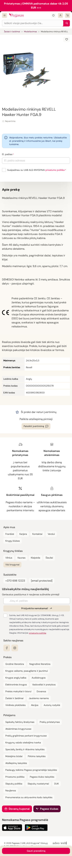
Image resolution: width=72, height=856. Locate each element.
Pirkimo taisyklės (37, 756)
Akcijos (34, 705)
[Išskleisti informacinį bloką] (53, 15)
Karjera (23, 533)
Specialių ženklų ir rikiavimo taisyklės (25, 749)
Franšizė (9, 533)
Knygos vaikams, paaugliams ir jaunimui (26, 670)
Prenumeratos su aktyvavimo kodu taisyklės (28, 797)
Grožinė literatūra (14, 663)
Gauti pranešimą (36, 850)
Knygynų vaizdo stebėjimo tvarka (23, 742)
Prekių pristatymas (50, 721)
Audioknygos (39, 677)
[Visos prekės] (4, 15)
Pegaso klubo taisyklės (42, 776)
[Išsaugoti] (66, 39)
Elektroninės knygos (16, 684)
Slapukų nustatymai (38, 783)
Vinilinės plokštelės (15, 705)
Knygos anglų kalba (15, 677)
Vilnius (8, 557)
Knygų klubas (12, 540)
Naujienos (10, 790)
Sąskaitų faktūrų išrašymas (19, 721)
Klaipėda (35, 557)
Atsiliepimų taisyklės (16, 763)
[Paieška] (66, 23)
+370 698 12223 (15, 580)
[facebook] (6, 648)
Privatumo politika (14, 776)
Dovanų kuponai (19, 809)
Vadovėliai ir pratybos (44, 684)
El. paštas (7, 154)
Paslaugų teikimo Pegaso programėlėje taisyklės (31, 769)
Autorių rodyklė (52, 705)
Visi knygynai (12, 564)
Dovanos (41, 691)
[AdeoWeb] (60, 843)
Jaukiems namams (39, 698)
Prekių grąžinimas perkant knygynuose (26, 735)
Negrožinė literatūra (39, 663)
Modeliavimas (30, 31)
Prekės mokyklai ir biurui (18, 691)
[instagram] (14, 648)
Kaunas (21, 557)
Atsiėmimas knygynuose (18, 728)
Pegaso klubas (49, 809)
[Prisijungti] (60, 15)
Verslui (51, 533)
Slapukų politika (13, 783)
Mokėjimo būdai (13, 756)
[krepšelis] (67, 15)
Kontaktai (37, 533)
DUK (56, 783)
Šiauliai (49, 557)
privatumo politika (55, 169)
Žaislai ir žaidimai (12, 31)
